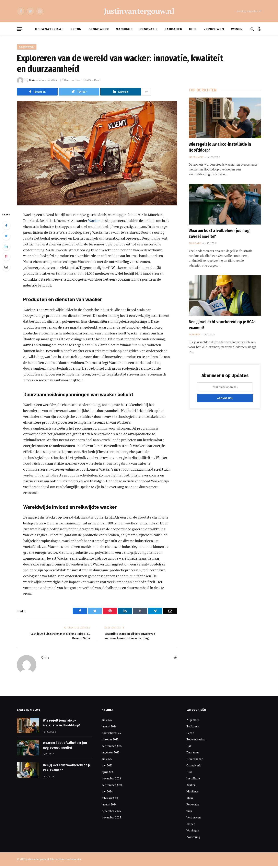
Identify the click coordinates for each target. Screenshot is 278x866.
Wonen (237, 29)
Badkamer (173, 29)
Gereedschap (194, 759)
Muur (189, 798)
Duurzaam (195, 243)
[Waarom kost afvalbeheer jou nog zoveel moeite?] (225, 204)
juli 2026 (107, 720)
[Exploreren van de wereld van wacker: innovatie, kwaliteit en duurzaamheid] (97, 153)
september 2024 (112, 785)
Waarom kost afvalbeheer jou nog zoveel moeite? (219, 233)
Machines (124, 29)
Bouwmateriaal (49, 29)
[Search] (252, 29)
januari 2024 (109, 804)
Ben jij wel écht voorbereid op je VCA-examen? (222, 324)
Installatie (196, 157)
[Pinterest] (6, 257)
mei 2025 (107, 765)
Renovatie (149, 29)
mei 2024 (107, 791)
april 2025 (108, 772)
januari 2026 (109, 726)
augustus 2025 (110, 752)
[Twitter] (6, 236)
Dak (189, 746)
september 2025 (112, 746)
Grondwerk (99, 29)
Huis (193, 29)
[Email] (6, 267)
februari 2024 (110, 798)
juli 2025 (107, 759)
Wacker (94, 220)
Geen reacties (72, 80)
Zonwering (193, 837)
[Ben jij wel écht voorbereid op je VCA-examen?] (225, 295)
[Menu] (19, 29)
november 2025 (111, 733)
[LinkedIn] (6, 246)
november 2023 (111, 817)
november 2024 (111, 778)
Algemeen (194, 334)
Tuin (189, 811)
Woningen (192, 830)
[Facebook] (6, 225)
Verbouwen (214, 29)
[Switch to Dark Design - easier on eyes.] (259, 29)
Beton (75, 29)
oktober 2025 (110, 739)
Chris (32, 80)
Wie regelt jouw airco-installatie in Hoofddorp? (220, 147)
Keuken (191, 785)
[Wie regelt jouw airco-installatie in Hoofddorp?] (225, 118)
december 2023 (111, 811)
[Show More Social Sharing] (146, 91)
